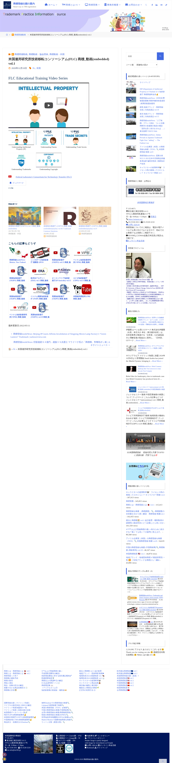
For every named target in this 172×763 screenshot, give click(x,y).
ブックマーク (18, 183)
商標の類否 (8, 681)
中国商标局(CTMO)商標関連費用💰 (18, 720)
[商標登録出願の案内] (7, 5)
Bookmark (90, 748)
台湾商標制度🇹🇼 (123, 690)
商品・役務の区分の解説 (13, 685)
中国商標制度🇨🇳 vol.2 (125, 685)
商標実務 (130, 501)
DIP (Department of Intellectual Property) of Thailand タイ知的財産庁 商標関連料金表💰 (152, 91)
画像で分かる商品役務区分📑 (15, 688)
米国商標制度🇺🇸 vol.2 (125, 681)
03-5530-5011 (12, 748)
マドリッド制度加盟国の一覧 (15, 708)
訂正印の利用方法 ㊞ (87, 690)
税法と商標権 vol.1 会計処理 (90, 671)
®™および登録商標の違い (52, 671)
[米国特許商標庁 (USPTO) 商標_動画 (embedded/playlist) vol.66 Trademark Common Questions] (60, 216)
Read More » (141, 340)
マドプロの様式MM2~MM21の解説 (17, 705)
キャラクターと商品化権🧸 (90, 683)
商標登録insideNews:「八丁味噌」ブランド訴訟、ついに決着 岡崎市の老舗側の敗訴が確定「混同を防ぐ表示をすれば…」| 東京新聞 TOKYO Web (153, 126)
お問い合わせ (134, 225)
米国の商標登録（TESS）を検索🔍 (55, 708)
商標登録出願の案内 (24, 3)
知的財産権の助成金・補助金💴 (54, 690)
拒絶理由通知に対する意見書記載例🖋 (57, 676)
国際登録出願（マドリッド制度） (17, 703)
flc (34, 68)
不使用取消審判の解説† (51, 673)
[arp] (166, 5)
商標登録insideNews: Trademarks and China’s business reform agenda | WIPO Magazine (151, 598)
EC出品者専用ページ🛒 (51, 683)
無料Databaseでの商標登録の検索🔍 (55, 703)
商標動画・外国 (56, 54)
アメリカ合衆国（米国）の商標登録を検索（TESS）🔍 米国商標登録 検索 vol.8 (152, 149)
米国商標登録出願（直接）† (128, 676)
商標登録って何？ (11, 676)
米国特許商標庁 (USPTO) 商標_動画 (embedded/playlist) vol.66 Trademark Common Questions (58, 228)
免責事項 (90, 736)
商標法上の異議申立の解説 (52, 681)
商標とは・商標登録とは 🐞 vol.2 (17, 673)
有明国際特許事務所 (145, 202)
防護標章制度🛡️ (48, 678)
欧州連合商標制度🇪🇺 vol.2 (127, 673)
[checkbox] (4, 759)
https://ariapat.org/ (135, 219)
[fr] (161, 5)
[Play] (48, 105)
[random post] (132, 579)
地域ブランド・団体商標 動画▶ (91, 673)
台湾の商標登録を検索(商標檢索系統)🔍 (57, 712)
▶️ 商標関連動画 (19, 35)
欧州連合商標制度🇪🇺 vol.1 (127, 671)
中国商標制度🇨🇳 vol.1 (125, 683)
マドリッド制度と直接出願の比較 (17, 710)
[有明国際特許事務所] (145, 191)
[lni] (156, 5)
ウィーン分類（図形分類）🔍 (53, 722)
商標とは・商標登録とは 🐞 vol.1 (140, 505)
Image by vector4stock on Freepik (101, 743)
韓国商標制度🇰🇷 (123, 688)
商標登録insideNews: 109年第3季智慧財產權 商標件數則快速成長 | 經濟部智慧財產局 (152, 100)
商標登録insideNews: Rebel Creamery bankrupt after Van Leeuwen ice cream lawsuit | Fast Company (149, 369)
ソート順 (130, 65)
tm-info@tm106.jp (14, 750)
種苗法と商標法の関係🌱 (89, 688)
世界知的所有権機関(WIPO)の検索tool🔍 (57, 717)
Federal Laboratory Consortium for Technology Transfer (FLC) (44, 177)
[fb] (152, 5)
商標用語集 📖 (47, 685)
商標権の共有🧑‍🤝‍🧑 (10, 690)
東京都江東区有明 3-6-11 (16, 740)
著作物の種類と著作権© (88, 685)
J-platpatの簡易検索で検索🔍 (53, 705)
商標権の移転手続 (11, 678)
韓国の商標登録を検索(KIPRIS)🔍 (55, 715)
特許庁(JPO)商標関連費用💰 (15, 715)
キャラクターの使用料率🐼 (90, 681)
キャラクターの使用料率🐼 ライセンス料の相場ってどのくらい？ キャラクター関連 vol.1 (152, 170)
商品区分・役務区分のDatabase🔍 (17, 722)
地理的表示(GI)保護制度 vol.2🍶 (92, 678)
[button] (21, 142)
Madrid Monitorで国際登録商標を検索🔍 (57, 720)
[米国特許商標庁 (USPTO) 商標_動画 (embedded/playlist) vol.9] (95, 216)
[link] (146, 5)
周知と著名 (8, 683)
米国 (38, 68)
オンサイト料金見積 (135, 241)
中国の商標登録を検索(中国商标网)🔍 (56, 710)
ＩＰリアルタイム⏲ (49, 688)
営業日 (153, 217)
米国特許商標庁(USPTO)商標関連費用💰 (20, 717)
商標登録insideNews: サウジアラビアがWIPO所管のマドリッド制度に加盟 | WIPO (151, 348)
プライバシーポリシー (96, 738)
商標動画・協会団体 (38, 54)
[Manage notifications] (5, 755)
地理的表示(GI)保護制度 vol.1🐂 (92, 676)
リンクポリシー (103, 736)
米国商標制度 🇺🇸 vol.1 (135, 554)
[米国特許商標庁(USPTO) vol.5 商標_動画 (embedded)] (24, 216)
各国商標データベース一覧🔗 (15, 712)
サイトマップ (145, 82)
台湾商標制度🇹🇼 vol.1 (146, 622)
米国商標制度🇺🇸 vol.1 (125, 678)
